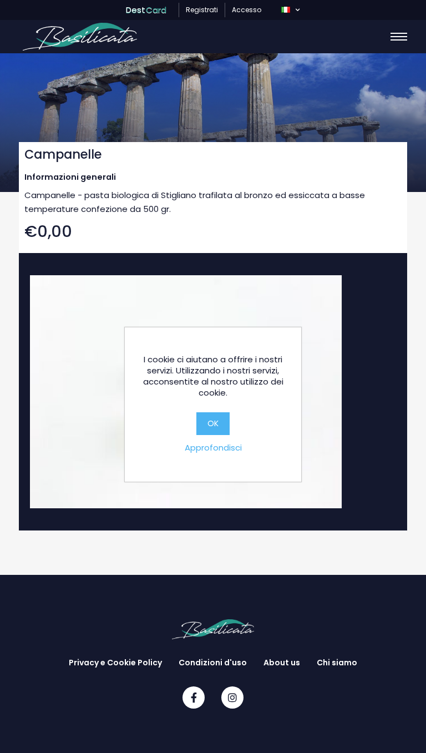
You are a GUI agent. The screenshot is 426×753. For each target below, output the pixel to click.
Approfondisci (213, 447)
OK (213, 423)
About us (281, 662)
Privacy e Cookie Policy (115, 662)
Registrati (202, 9)
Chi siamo (337, 662)
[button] (290, 10)
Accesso (246, 9)
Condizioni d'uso (213, 662)
